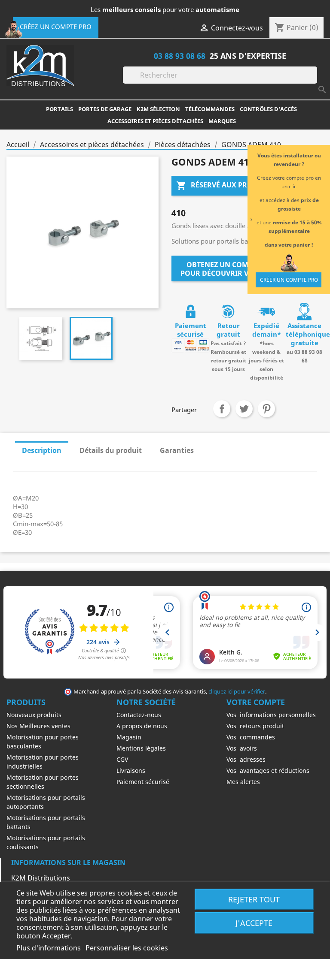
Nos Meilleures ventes (38, 726)
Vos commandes (250, 737)
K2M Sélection (158, 109)
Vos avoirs (241, 748)
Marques (222, 121)
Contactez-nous (138, 715)
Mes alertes (243, 782)
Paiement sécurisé (142, 782)
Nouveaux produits (33, 715)
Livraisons (130, 770)
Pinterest (266, 408)
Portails (59, 109)
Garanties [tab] (177, 450)
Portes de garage (104, 109)
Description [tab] (41, 450)
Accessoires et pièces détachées (155, 121)
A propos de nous (141, 726)
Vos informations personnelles (271, 715)
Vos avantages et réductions (267, 770)
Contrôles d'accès (268, 109)
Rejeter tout (254, 899)
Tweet (244, 408)
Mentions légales (141, 748)
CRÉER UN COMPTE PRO (289, 280)
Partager (221, 408)
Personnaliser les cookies (127, 948)
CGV (122, 759)
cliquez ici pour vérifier (236, 691)
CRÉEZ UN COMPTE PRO (55, 26)
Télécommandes (210, 109)
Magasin (128, 737)
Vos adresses (246, 759)
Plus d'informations (49, 948)
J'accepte (253, 922)
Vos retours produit (255, 726)
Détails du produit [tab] (110, 450)
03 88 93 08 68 (179, 55)
